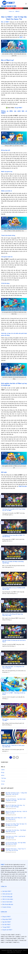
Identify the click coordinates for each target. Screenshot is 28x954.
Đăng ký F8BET (6, 916)
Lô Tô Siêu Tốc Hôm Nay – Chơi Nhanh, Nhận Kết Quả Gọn (16, 831)
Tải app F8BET (6, 927)
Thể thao (3, 778)
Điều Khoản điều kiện (7, 904)
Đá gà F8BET (18, 107)
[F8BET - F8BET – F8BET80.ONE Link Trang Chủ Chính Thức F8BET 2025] (8, 4)
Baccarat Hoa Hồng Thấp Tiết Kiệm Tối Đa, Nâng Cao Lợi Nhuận (16, 824)
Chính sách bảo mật (7, 894)
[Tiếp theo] (17, 757)
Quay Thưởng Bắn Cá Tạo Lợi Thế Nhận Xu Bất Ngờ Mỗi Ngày (13, 588)
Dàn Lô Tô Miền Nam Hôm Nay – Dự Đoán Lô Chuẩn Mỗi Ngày (15, 806)
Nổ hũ (2, 775)
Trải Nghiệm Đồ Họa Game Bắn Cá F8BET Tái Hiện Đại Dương (13, 536)
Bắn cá (3, 767)
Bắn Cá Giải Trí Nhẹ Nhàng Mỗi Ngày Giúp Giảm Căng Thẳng (12, 614)
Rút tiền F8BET (6, 924)
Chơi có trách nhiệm (7, 902)
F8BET (21, 37)
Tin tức (3, 781)
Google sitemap (6, 907)
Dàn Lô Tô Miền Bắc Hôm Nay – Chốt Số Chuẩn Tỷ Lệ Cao (16, 812)
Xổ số (2, 784)
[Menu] (26, 4)
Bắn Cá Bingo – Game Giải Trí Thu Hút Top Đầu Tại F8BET (14, 719)
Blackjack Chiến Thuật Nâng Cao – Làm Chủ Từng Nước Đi (16, 818)
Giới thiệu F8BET (6, 891)
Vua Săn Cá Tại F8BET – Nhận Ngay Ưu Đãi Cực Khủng (13, 693)
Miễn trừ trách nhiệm (7, 899)
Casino (3, 769)
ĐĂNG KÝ (9, 8)
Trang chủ (11, 11)
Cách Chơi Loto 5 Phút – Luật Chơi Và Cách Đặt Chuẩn (15, 837)
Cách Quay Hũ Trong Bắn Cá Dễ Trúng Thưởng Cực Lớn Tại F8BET (13, 509)
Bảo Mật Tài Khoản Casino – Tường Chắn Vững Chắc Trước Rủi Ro (16, 793)
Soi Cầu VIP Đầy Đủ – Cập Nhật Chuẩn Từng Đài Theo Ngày (16, 799)
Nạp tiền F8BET (6, 922)
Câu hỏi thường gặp (7, 896)
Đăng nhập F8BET (7, 919)
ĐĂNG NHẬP (19, 8)
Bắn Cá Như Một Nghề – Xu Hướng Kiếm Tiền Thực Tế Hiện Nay (13, 667)
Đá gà (2, 772)
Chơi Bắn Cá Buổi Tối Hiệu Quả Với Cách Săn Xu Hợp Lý (14, 641)
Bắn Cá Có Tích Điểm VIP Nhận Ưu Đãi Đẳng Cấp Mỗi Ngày (13, 562)
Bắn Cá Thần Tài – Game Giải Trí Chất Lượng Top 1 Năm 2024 (13, 746)
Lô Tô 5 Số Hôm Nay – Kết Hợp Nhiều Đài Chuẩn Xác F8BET (16, 843)
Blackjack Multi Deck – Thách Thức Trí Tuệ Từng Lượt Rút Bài (16, 849)
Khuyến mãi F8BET (7, 930)
